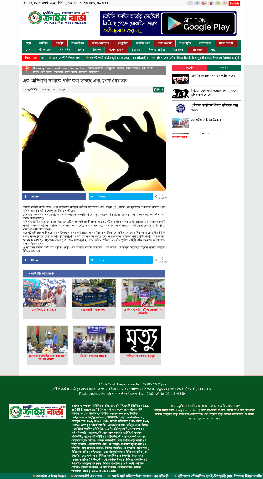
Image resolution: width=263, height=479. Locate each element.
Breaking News (42, 68)
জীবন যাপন (45, 50)
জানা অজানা (165, 43)
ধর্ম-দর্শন (65, 50)
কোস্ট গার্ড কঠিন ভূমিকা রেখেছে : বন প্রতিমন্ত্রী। (102, 58)
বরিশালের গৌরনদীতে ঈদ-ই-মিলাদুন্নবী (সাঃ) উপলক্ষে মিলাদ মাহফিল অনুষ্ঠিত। (188, 58)
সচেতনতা (178, 50)
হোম (28, 43)
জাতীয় (60, 43)
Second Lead (78, 68)
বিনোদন (96, 50)
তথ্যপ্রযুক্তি (185, 43)
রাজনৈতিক (205, 43)
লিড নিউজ (46, 72)
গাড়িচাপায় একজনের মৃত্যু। (140, 356)
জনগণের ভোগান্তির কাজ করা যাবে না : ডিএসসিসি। (47, 357)
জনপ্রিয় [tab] (224, 68)
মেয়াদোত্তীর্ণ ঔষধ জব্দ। (50, 58)
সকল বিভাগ (226, 43)
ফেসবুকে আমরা (179, 137)
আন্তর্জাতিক (77, 43)
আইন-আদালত (100, 43)
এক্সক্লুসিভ (122, 43)
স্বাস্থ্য (213, 50)
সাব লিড (83, 72)
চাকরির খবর (143, 43)
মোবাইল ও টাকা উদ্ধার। (35, 476)
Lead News (61, 68)
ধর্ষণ (143, 68)
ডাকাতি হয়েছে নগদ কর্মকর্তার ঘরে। (213, 76)
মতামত (135, 50)
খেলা (28, 50)
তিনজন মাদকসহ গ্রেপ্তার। (93, 356)
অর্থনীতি (43, 43)
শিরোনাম (58, 72)
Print (160, 89)
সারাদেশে (197, 50)
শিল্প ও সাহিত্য (156, 50)
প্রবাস (81, 50)
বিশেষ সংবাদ (116, 50)
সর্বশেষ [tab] (189, 68)
